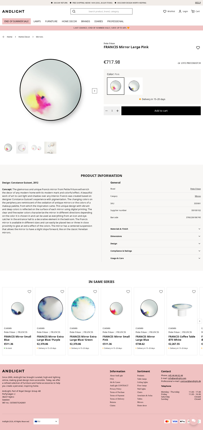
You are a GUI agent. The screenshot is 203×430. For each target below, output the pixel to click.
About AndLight (116, 376)
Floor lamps (142, 386)
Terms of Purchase (117, 392)
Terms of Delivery (117, 399)
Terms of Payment (117, 396)
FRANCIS (22, 332)
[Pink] (115, 86)
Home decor (142, 406)
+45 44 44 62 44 (175, 375)
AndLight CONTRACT (119, 386)
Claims (112, 406)
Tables (139, 399)
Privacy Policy (115, 389)
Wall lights (141, 389)
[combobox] (101, 11)
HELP (198, 3)
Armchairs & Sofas (144, 396)
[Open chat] (193, 420)
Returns (113, 402)
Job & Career (115, 382)
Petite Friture (109, 43)
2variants (8, 328)
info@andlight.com (177, 378)
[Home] (15, 11)
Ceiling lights (142, 382)
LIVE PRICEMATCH (191, 63)
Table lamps (142, 379)
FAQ (112, 379)
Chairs (139, 392)
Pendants (140, 376)
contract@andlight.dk (190, 381)
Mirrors (198, 196)
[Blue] (134, 86)
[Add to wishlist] (198, 47)
